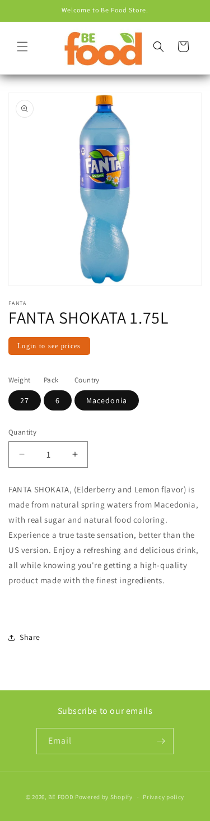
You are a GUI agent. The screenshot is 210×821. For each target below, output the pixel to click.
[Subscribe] (160, 741)
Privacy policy (163, 797)
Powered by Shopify (104, 797)
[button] (22, 46)
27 (24, 400)
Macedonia (106, 400)
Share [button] (30, 637)
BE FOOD (60, 797)
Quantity (22, 432)
